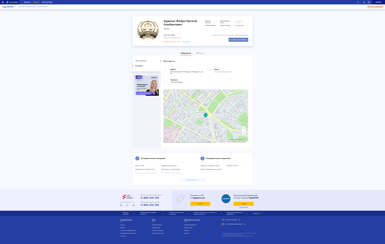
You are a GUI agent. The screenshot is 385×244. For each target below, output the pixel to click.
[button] (3, 2)
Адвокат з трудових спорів (210, 165)
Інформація (185, 53)
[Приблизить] (244, 128)
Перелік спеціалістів (27, 7)
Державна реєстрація (169, 165)
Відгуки (200, 53)
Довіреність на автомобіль (170, 169)
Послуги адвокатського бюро (211, 169)
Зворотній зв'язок (240, 40)
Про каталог (43, 7)
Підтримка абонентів (190, 225)
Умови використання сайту (128, 233)
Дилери (122, 227)
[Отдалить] (244, 132)
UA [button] (358, 2)
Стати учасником (376, 7)
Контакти (187, 233)
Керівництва (156, 227)
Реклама (122, 236)
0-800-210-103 (150, 198)
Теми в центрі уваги (158, 233)
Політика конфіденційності (128, 230)
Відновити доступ (242, 35)
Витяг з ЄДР (139, 165)
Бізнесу (27, 2)
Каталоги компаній (157, 230)
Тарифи (200, 203)
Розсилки (187, 230)
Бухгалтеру (47, 2)
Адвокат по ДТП (232, 165)
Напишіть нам (188, 227)
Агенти (122, 225)
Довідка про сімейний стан (145, 169)
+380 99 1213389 (169, 35)
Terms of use (222, 141)
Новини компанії (157, 225)
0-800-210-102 (150, 205)
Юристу (36, 2)
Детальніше (243, 207)
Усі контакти (186, 42)
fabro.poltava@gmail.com (172, 38)
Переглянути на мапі (172, 42)
